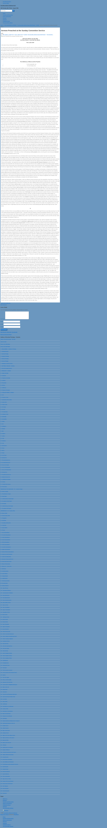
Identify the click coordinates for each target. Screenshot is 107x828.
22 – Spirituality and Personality (6, 399)
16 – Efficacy (2, 385)
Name (1, 321)
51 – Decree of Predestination (5, 469)
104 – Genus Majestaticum (5, 597)
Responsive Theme (4, 814)
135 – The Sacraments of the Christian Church (8, 672)
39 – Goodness (3, 440)
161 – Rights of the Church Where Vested (7, 735)
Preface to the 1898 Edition (5, 344)
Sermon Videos (6, 3)
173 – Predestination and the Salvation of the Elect (9, 764)
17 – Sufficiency (3, 387)
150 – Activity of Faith (4, 708)
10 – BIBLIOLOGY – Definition (5, 370)
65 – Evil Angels (3, 503)
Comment (2, 318)
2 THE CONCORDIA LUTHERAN (10, 25)
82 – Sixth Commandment (5, 544)
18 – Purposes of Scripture (5, 390)
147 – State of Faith (3, 701)
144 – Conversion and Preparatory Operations (8, 694)
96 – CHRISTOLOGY (4, 578)
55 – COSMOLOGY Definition (5, 479)
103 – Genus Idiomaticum (4, 595)
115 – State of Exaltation (4, 624)
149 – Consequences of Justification (6, 706)
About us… (5, 798)
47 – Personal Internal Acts (5, 460)
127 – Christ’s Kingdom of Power (6, 653)
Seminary (5, 19)
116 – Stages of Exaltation (5, 626)
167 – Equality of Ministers (5, 749)
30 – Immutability (3, 419)
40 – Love (2, 443)
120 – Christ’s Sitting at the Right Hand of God (8, 636)
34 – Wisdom (2, 428)
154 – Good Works (3, 718)
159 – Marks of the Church (5, 730)
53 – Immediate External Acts (5, 474)
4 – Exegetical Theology (4, 356)
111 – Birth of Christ (3, 614)
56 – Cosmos (2, 481)
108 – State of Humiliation (4, 607)
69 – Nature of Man (3, 513)
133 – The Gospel (3, 667)
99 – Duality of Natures (4, 585)
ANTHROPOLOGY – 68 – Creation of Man (7, 510)
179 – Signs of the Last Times (5, 778)
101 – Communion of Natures (5, 590)
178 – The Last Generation (5, 776)
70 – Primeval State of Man (5, 515)
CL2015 (37, 25)
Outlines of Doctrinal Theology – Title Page (7, 339)
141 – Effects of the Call (4, 687)
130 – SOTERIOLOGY (4, 660)
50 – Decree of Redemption (5, 467)
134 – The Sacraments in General (6, 670)
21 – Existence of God (4, 397)
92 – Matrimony (3, 568)
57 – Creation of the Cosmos (5, 484)
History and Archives (7, 16)
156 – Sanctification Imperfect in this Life (7, 723)
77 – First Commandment (4, 532)
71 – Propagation (3, 518)
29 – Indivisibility (3, 416)
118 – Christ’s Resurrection (5, 631)
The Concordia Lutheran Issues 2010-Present (26, 25)
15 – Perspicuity (3, 382)
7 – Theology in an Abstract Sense (6, 363)
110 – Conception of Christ (5, 612)
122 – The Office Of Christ (5, 641)
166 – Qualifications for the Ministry (6, 747)
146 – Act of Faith (3, 699)
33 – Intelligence (3, 426)
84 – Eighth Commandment (5, 549)
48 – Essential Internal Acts (5, 462)
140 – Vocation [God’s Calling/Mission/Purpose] (8, 684)
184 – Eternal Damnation (4, 790)
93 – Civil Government (4, 571)
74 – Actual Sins (3, 525)
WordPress (16, 814)
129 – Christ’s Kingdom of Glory (6, 658)
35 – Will (1, 431)
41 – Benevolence (3, 445)
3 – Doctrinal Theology (4, 353)
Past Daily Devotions (7, 1)
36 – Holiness (2, 433)
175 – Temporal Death (4, 769)
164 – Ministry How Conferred (5, 742)
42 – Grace (2, 448)
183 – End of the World (4, 788)
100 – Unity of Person (4, 588)
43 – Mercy (2, 450)
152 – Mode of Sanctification (5, 713)
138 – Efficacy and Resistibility (5, 679)
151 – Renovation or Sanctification (6, 711)
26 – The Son (2, 409)
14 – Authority (2, 380)
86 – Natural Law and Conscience (6, 554)
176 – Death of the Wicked (5, 771)
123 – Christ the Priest (4, 643)
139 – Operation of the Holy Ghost (6, 682)
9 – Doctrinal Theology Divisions (6, 368)
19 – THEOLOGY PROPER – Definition (7, 392)
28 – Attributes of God (4, 414)
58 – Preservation (3, 486)
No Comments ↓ (50, 34)
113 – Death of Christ (4, 619)
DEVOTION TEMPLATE (5, 303)
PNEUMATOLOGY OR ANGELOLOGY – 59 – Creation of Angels (11, 489)
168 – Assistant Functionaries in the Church (8, 752)
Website (2, 326)
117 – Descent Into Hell (4, 629)
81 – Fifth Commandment (4, 542)
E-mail (1, 324)
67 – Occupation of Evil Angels (5, 508)
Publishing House (6, 21)
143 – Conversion (3, 691)
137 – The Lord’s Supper (4, 677)
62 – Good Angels (3, 496)
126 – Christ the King (4, 650)
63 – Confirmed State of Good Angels (6, 498)
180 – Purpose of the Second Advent (6, 781)
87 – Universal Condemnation (5, 556)
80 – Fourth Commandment (5, 539)
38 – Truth (2, 438)
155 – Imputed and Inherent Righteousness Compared (9, 720)
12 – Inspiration (3, 375)
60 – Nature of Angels (4, 491)
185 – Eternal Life (3, 793)
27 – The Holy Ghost (4, 411)
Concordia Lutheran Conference (10, 812)
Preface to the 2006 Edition (5, 346)
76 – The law (2, 530)
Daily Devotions (3, 304)
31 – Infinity (2, 421)
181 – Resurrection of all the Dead (6, 783)
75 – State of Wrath (3, 527)
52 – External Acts (3, 472)
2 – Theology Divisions (4, 351)
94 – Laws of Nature (3, 573)
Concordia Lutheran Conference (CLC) (8, 5)
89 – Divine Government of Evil (5, 561)
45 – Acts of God (3, 455)
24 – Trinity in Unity (3, 404)
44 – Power (2, 452)
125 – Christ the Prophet (4, 648)
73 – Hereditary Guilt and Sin (5, 522)
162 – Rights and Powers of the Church (7, 737)
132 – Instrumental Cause (5, 665)
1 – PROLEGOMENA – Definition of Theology (8, 349)
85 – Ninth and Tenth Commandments (7, 551)
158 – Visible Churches (4, 728)
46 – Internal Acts (3, 457)
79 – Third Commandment (5, 537)
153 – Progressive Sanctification (6, 716)
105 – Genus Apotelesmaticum (5, 600)
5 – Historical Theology (4, 358)
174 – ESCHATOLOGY (4, 766)
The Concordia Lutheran (8, 22)
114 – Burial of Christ (4, 621)
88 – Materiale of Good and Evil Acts (6, 559)
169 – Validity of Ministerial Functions (6, 754)
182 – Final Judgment (4, 786)
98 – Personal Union (4, 583)
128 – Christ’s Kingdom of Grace (6, 655)
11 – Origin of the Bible (4, 373)
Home (4, 13)
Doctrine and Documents (8, 14)
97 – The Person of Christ (4, 580)
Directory (5, 18)
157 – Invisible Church (4, 725)
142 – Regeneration (3, 689)
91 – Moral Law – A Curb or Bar (5, 566)
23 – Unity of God (3, 402)
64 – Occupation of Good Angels (6, 501)
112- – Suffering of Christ (4, 617)
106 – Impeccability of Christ (5, 602)
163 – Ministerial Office (4, 740)
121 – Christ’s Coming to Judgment (6, 638)
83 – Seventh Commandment (5, 547)
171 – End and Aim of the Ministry (6, 759)
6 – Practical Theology (4, 361)
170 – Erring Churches (4, 757)
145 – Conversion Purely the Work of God (7, 696)
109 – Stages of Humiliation (5, 609)
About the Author (3, 341)
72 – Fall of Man (3, 520)
